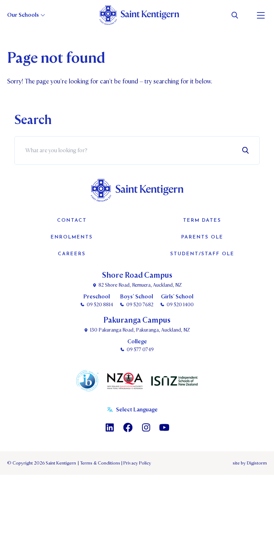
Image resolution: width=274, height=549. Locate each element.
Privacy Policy (136, 463)
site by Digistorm (250, 463)
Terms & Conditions (99, 463)
